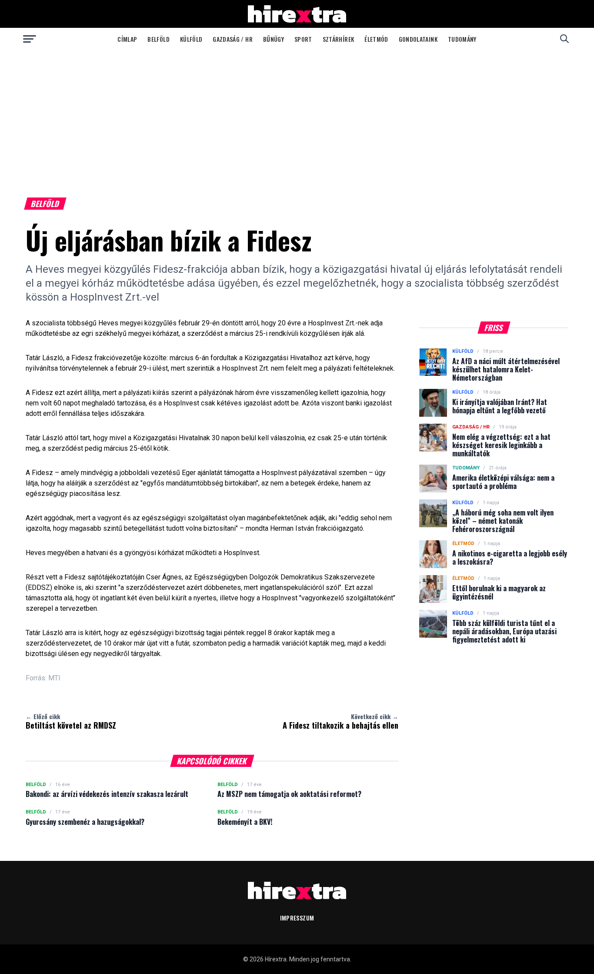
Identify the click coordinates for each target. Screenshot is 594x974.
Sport (303, 39)
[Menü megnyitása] (29, 39)
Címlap (127, 39)
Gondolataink (418, 39)
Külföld (191, 39)
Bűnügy (273, 39)
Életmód (376, 39)
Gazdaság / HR (233, 39)
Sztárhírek (338, 39)
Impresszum (297, 917)
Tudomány (462, 39)
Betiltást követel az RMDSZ (71, 721)
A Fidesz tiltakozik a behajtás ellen (340, 721)
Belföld (158, 39)
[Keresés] (564, 39)
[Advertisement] (297, 115)
